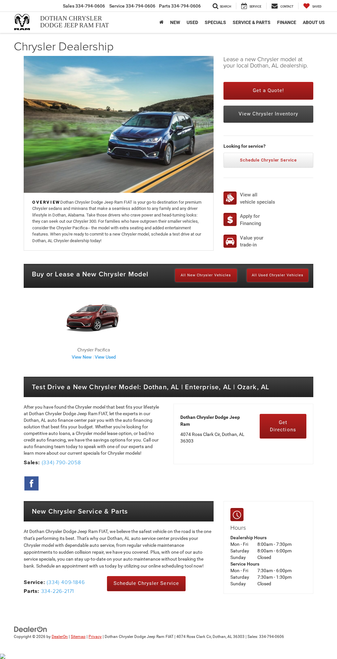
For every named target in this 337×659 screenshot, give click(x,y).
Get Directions (283, 425)
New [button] (175, 22)
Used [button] (192, 22)
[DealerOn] (30, 629)
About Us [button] (314, 22)
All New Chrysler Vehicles (206, 275)
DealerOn (60, 636)
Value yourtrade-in (251, 241)
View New (82, 357)
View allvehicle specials (257, 198)
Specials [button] (215, 22)
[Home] (161, 22)
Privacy (95, 636)
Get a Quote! (268, 90)
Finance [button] (286, 22)
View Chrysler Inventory (268, 114)
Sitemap (78, 636)
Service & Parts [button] (252, 22)
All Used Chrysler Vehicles (277, 275)
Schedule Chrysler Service (268, 160)
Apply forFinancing (250, 219)
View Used (105, 357)
